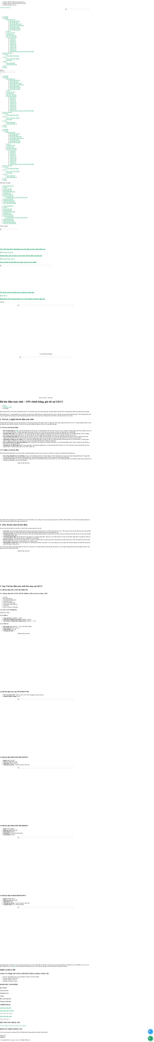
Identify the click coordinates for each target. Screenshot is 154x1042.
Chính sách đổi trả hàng (9, 201)
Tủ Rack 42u (13, 109)
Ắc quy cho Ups (4, 990)
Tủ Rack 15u (13, 105)
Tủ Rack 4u (13, 97)
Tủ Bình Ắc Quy (4, 993)
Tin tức (5, 121)
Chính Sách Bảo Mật (5, 1008)
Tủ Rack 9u (13, 100)
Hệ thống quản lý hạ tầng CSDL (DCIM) (16, 197)
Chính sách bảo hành (8, 200)
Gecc (14, 966)
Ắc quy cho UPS (10, 92)
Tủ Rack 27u (13, 108)
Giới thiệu (5, 76)
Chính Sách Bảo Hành (6, 1016)
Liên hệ (5, 126)
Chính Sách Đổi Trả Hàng (7, 1011)
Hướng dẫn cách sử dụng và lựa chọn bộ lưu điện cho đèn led (21, 255)
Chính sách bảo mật (8, 199)
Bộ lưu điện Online (14, 86)
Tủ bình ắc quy (10, 93)
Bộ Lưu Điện (3, 987)
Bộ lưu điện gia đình (15, 89)
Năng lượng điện (10, 122)
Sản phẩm (5, 77)
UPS (17, 430)
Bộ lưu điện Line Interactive (17, 84)
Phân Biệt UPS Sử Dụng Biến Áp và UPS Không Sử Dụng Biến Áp (22, 299)
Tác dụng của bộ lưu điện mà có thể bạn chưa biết (17, 292)
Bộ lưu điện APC (14, 82)
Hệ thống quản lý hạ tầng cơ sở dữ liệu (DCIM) (22, 110)
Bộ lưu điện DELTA (15, 80)
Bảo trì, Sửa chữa (7, 112)
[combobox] (7, 72)
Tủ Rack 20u (13, 106)
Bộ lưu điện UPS (10, 79)
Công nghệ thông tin (11, 123)
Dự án (4, 125)
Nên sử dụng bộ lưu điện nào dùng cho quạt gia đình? (18, 262)
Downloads (9, 119)
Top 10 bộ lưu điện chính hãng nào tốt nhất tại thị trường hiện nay (23, 249)
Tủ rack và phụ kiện (11, 96)
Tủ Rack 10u (13, 102)
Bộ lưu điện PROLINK (16, 83)
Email (1, 1035)
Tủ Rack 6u (13, 99)
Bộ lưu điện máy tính (15, 87)
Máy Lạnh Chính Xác (5, 998)
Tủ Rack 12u (13, 103)
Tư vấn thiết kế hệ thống (12, 115)
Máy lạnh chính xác (11, 95)
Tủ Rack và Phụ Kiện (5, 1001)
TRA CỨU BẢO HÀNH (12, 118)
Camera (8, 90)
